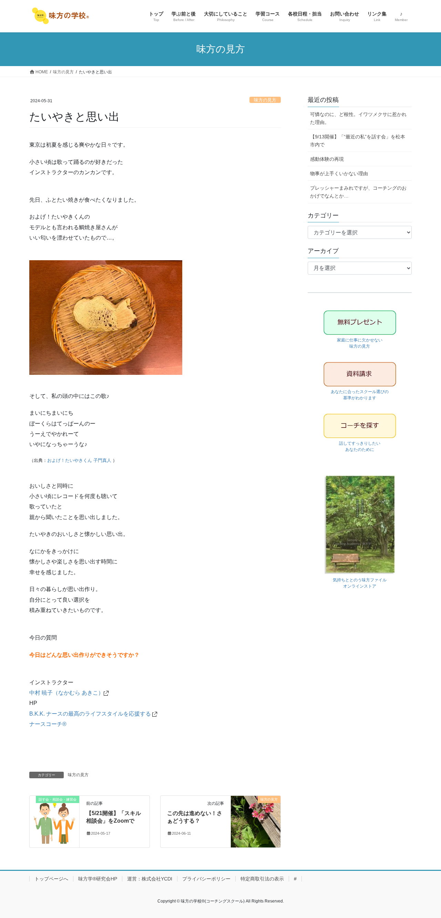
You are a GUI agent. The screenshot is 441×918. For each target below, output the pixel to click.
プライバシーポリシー (206, 879)
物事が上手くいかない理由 (339, 173)
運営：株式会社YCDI (149, 879)
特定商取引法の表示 (262, 879)
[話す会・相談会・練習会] (54, 821)
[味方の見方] (255, 821)
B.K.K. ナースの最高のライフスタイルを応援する (90, 714)
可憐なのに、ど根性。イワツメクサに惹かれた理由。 (358, 118)
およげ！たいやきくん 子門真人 (79, 460)
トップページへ (51, 879)
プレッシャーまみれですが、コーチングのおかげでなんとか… (358, 192)
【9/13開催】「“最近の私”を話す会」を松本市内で (357, 140)
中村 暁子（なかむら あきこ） (66, 693)
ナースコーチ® (47, 724)
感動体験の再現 (327, 159)
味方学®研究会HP (97, 879)
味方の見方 (265, 100)
